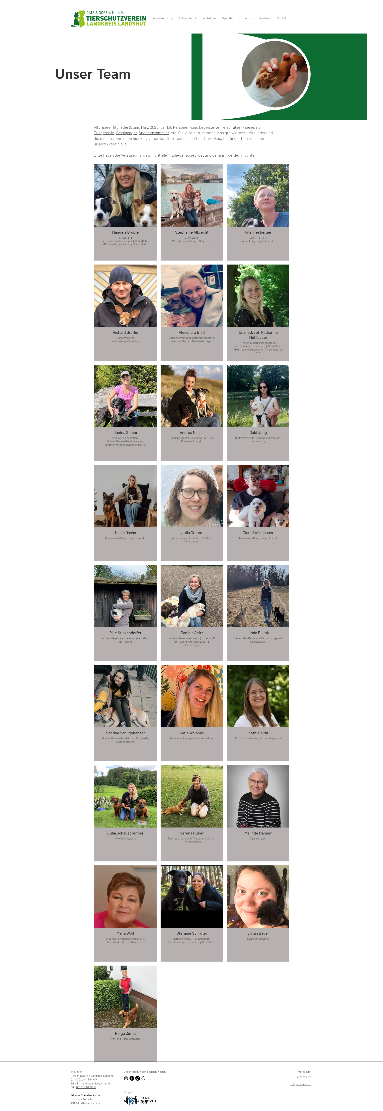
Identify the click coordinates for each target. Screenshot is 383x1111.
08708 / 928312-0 (86, 1087)
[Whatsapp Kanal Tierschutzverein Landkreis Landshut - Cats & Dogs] (143, 1078)
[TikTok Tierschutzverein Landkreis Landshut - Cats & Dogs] (137, 1078)
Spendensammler (154, 132)
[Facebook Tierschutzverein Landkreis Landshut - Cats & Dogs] (131, 1078)
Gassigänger (126, 132)
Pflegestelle (104, 132)
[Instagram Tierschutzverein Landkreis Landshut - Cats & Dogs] (126, 1078)
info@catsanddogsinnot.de (95, 1083)
